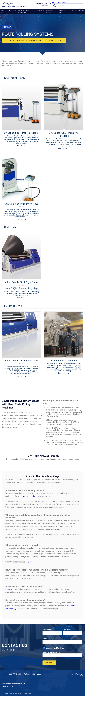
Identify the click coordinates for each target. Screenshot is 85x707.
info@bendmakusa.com (32, 674)
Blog (74, 11)
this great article (29, 496)
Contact (80, 11)
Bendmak (9, 589)
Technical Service (49, 11)
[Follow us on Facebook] (3, 3)
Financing (40, 11)
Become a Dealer (62, 11)
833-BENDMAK (15, 674)
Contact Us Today (55, 40)
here (29, 562)
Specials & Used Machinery (23, 11)
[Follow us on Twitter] (11, 3)
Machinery (12, 11)
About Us (3, 11)
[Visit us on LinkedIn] (7, 3)
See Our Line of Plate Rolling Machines (22, 40)
